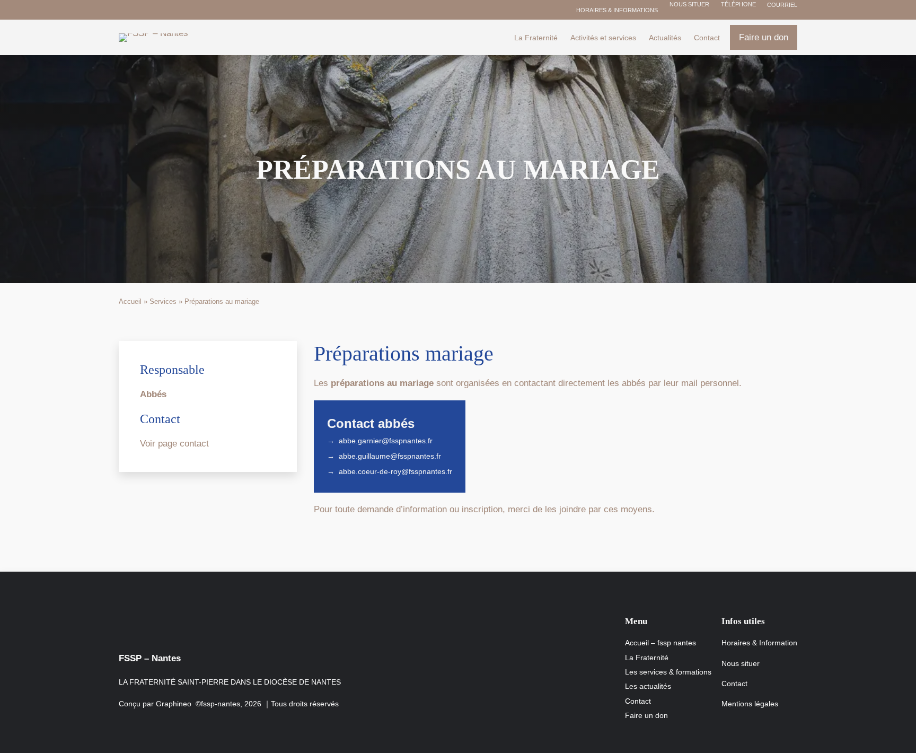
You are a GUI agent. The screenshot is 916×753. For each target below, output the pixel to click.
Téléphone (737, 4)
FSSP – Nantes (150, 658)
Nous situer (688, 4)
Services (163, 301)
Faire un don (763, 37)
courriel (781, 5)
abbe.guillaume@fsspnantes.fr (390, 456)
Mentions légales (749, 703)
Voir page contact (174, 444)
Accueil (130, 301)
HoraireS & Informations (617, 10)
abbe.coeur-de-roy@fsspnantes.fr (395, 471)
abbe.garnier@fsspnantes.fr (386, 440)
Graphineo (173, 703)
